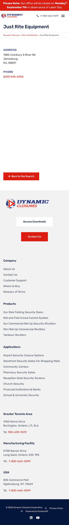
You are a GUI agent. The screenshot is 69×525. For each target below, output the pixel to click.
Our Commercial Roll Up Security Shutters (29, 323)
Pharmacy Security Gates (19, 372)
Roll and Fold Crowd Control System (25, 317)
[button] (63, 16)
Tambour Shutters (14, 335)
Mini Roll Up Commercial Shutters (24, 329)
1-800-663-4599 (19, 461)
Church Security (13, 383)
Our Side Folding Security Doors (23, 312)
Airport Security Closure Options (23, 355)
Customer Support (14, 280)
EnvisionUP (43, 511)
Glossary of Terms (14, 291)
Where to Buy (11, 286)
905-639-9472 (17, 432)
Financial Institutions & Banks (22, 389)
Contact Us (10, 274)
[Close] (66, 2)
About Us (9, 269)
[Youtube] (37, 517)
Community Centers (15, 366)
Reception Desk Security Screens (24, 378)
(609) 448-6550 (13, 76)
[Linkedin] (31, 517)
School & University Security (21, 395)
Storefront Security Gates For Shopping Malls (31, 361)
